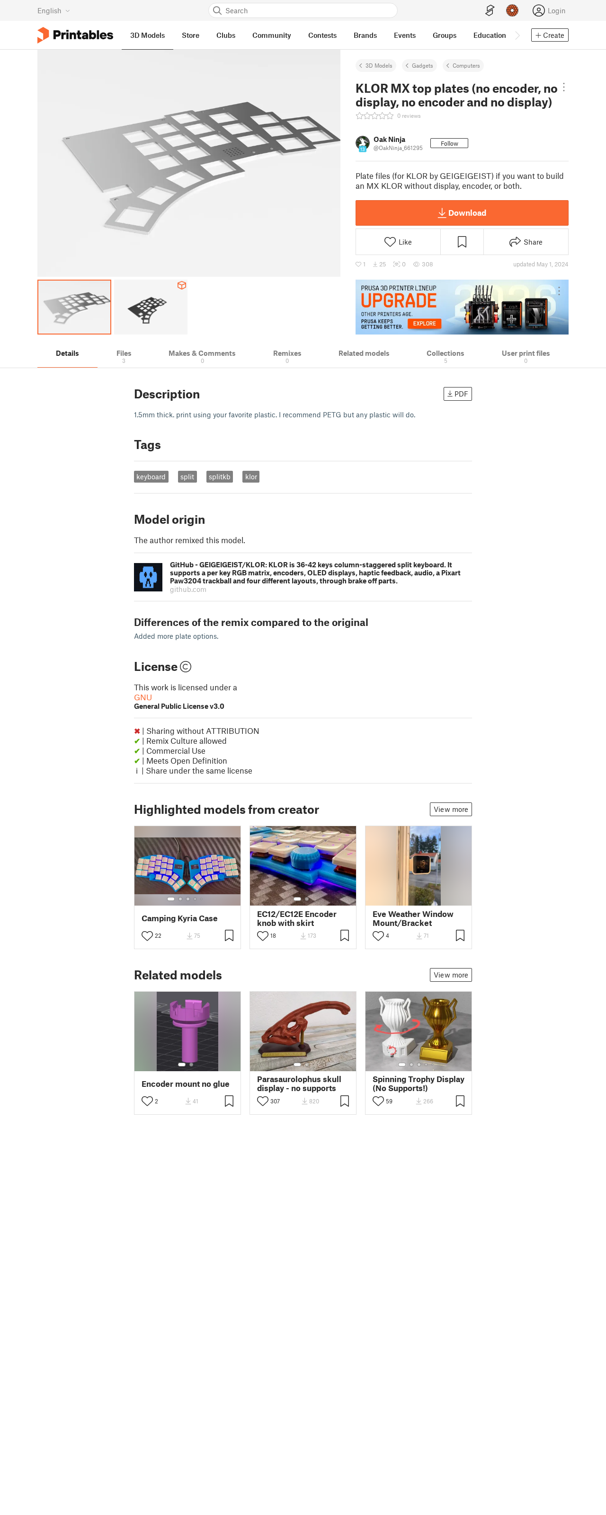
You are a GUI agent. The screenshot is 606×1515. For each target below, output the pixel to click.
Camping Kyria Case (180, 918)
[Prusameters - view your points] (512, 10)
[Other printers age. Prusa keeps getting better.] (462, 307)
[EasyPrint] (490, 10)
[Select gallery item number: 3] (188, 899)
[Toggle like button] (147, 936)
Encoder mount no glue (186, 1083)
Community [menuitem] (271, 35)
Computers (466, 65)
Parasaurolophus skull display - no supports (299, 1083)
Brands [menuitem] (365, 35)
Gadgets (422, 65)
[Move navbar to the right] (517, 35)
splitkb (220, 476)
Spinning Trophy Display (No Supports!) (418, 1083)
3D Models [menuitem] (147, 35)
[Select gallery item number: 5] (202, 899)
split (187, 476)
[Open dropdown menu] (564, 87)
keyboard (151, 476)
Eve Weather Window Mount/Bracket (413, 918)
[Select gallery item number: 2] (180, 899)
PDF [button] (461, 393)
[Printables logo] (75, 35)
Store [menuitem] (190, 35)
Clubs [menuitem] (225, 35)
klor (251, 476)
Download (467, 212)
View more (451, 809)
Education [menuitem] (489, 35)
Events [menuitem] (405, 35)
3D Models (378, 65)
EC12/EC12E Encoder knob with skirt (297, 918)
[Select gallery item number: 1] (171, 899)
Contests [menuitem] (322, 35)
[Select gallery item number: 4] (195, 899)
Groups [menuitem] (444, 35)
